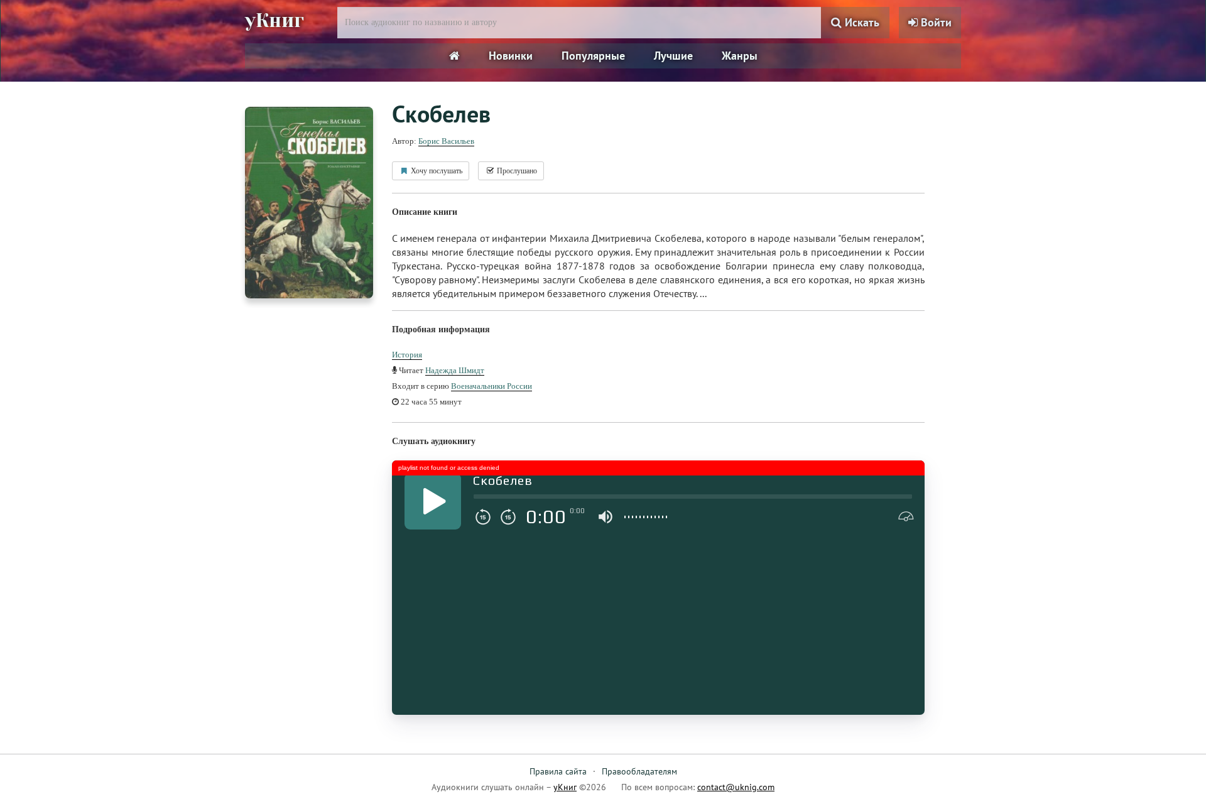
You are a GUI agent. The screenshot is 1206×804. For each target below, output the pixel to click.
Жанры (740, 55)
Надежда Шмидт (454, 370)
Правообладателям (639, 771)
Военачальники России (491, 386)
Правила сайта (558, 771)
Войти (935, 22)
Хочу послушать (435, 170)
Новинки (511, 55)
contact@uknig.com (735, 787)
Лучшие (673, 55)
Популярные (593, 55)
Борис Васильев (446, 141)
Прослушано (516, 170)
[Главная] (454, 55)
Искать (860, 22)
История (407, 354)
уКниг (274, 20)
